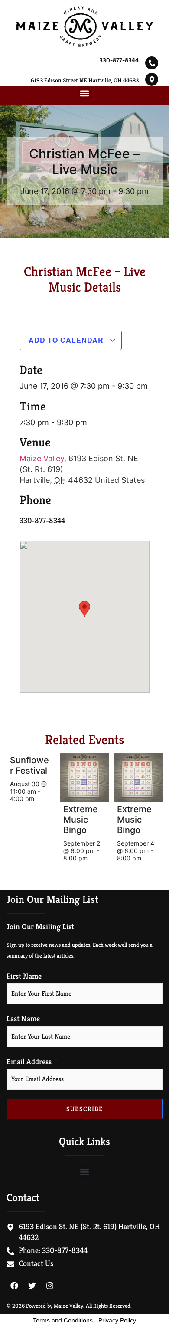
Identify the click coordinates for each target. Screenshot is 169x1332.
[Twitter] (32, 1285)
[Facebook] (14, 1285)
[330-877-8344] (151, 62)
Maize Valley (42, 458)
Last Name (23, 1019)
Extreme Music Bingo (80, 819)
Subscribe (84, 1109)
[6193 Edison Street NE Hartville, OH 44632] (151, 79)
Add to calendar (67, 340)
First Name (24, 976)
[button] (85, 93)
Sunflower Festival (29, 765)
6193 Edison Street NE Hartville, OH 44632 (85, 80)
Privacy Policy (117, 1320)
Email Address (29, 1062)
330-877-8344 (119, 60)
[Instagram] (50, 1285)
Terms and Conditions (63, 1320)
